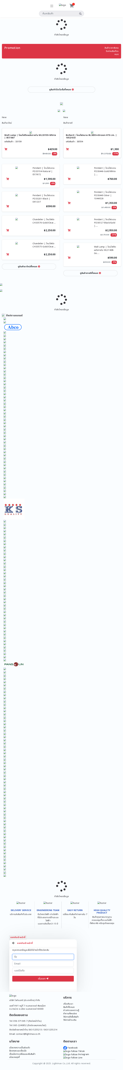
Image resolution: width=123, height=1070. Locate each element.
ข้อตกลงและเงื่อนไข (18, 1050)
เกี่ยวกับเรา (68, 1003)
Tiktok (81, 1051)
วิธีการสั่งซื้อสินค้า (71, 1016)
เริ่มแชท (42, 978)
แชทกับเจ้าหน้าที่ (17, 937)
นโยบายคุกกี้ (14, 1057)
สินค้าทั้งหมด (69, 1007)
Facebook (72, 1047)
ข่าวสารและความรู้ (71, 1010)
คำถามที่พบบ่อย (70, 1013)
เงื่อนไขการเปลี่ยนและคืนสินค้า (22, 1054)
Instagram (83, 1054)
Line (79, 1057)
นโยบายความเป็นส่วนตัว (19, 1047)
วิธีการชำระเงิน (69, 1020)
